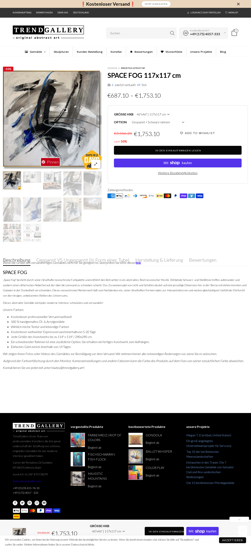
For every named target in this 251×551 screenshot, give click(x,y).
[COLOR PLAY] (135, 472)
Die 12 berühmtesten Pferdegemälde (210, 483)
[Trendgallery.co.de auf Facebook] (15, 503)
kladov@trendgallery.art (27, 481)
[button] (5, 120)
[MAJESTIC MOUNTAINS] (78, 478)
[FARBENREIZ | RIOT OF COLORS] (78, 440)
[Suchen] (172, 33)
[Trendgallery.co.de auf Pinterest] (29, 503)
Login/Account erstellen (206, 12)
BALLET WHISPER (159, 451)
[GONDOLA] (135, 440)
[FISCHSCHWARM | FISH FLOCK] (78, 459)
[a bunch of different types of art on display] (32, 233)
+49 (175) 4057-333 (205, 34)
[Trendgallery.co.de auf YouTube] (44, 503)
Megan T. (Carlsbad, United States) (208, 435)
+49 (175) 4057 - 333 (25, 492)
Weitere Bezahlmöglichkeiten (177, 173)
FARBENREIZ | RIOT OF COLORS (104, 437)
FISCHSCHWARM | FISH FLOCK (101, 456)
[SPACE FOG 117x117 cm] (52, 120)
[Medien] (96, 164)
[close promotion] (238, 4)
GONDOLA (154, 435)
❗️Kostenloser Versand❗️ (108, 4)
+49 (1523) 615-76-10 (26, 488)
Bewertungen (44, 12)
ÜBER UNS (62, 12)
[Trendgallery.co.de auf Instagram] (37, 503)
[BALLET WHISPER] (135, 456)
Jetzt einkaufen (156, 4)
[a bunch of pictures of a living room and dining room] (12, 233)
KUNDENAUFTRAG (22, 12)
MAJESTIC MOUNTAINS (97, 476)
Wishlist (233, 12)
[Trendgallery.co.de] (48, 32)
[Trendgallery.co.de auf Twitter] (22, 503)
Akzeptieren (232, 540)
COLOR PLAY (155, 467)
